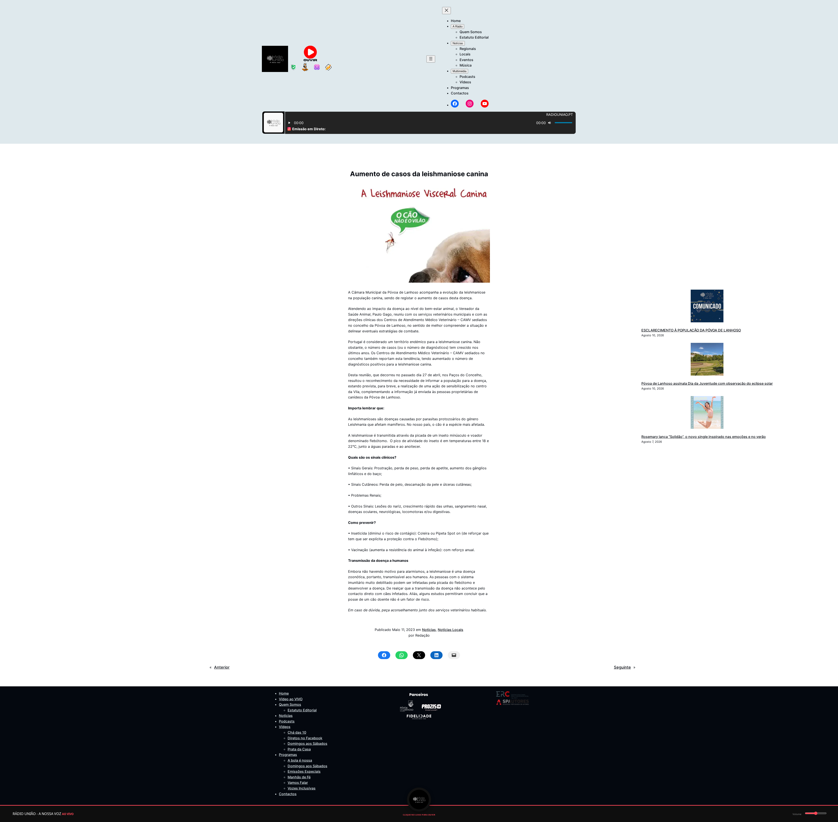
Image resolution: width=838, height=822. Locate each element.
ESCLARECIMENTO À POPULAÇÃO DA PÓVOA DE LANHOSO (691, 330)
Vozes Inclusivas (302, 788)
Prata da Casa (299, 749)
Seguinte (622, 667)
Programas (288, 754)
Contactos (288, 794)
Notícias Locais (450, 629)
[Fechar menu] (446, 10)
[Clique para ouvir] (419, 800)
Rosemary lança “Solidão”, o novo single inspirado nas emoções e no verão (703, 436)
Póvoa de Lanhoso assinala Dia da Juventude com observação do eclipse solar (707, 383)
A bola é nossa (300, 760)
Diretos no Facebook (305, 738)
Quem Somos (290, 704)
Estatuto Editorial (302, 710)
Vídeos (284, 727)
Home (284, 693)
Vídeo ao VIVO (290, 699)
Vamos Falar (298, 782)
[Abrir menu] (430, 59)
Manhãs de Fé (299, 777)
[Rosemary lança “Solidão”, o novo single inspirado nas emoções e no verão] (707, 413)
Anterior (222, 667)
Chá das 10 (297, 732)
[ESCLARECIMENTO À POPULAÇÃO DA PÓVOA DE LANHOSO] (707, 307)
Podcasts (287, 721)
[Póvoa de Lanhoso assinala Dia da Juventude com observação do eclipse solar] (707, 360)
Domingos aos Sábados (307, 743)
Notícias (429, 629)
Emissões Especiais (304, 771)
